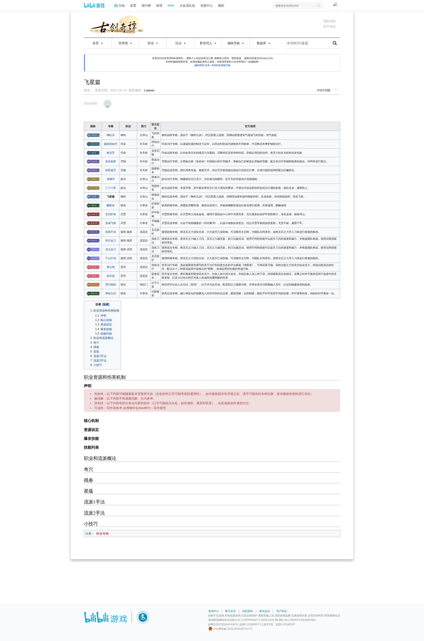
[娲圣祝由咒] (93, 143)
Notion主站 (267, 58)
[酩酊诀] (93, 205)
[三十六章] (93, 187)
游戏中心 (213, 611)
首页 (133, 5)
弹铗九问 (110, 293)
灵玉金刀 (110, 249)
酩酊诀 (111, 205)
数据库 (262, 43)
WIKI (171, 5)
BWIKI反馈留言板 (221, 65)
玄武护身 (110, 214)
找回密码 (247, 611)
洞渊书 (111, 179)
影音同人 (206, 43)
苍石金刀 (110, 240)
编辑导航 (234, 43)
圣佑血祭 (110, 161)
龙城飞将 (110, 223)
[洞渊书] (93, 179)
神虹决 (111, 135)
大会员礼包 (187, 5)
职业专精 (102, 533)
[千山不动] (93, 258)
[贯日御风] (93, 284)
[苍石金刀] (93, 240)
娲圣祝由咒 (110, 143)
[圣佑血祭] (93, 161)
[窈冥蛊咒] (93, 170)
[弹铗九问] (93, 293)
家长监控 (264, 611)
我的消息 (329, 21)
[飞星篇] (93, 196)
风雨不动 (110, 231)
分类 (88, 533)
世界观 (124, 43)
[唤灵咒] (93, 152)
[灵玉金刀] (93, 249)
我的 (221, 5)
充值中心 (206, 5)
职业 (151, 43)
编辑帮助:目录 (202, 65)
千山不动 (110, 258)
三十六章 (110, 187)
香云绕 (111, 267)
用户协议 (281, 611)
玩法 (178, 43)
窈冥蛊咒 (110, 170)
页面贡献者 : (91, 103)
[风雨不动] (93, 231)
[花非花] (93, 275)
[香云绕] (93, 266)
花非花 (111, 275)
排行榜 (146, 5)
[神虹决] (93, 135)
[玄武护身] (93, 214)
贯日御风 (110, 284)
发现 (159, 5)
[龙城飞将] (93, 223)
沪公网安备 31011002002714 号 (232, 628)
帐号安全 (230, 611)
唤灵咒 (111, 152)
